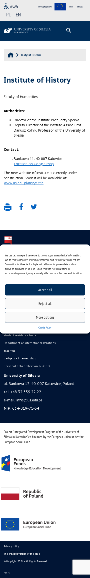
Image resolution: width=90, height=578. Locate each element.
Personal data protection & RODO (27, 366)
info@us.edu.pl (29, 399)
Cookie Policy (45, 327)
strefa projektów (45, 6)
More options (45, 317)
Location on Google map (34, 163)
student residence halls (20, 335)
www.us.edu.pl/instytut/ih (24, 183)
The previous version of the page (22, 553)
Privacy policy (11, 546)
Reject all (45, 303)
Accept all (45, 290)
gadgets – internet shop (20, 358)
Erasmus (10, 350)
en (18, 14)
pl (8, 14)
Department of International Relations (30, 343)
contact (79, 6)
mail (71, 6)
